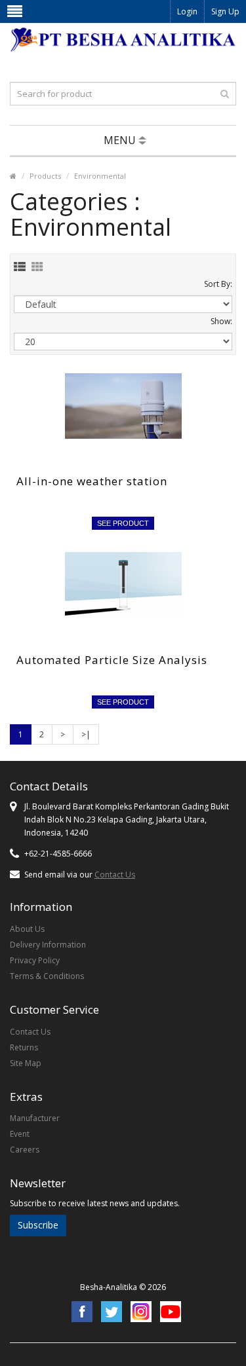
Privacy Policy (35, 960)
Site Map (25, 1063)
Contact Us (114, 874)
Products (45, 176)
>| (86, 734)
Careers (24, 1149)
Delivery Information (48, 944)
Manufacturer (35, 1118)
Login (187, 11)
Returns (24, 1047)
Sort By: (218, 283)
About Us (27, 928)
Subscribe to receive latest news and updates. (95, 1203)
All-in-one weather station (91, 481)
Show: (221, 321)
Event (20, 1133)
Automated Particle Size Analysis (111, 659)
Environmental (100, 176)
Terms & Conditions (47, 976)
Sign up (225, 11)
